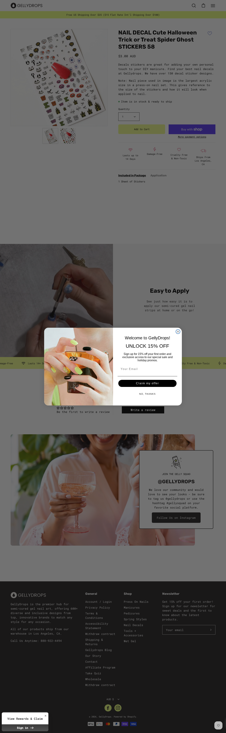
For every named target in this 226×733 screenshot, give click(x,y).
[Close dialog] (178, 331)
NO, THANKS (147, 394)
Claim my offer (147, 383)
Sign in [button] (23, 727)
